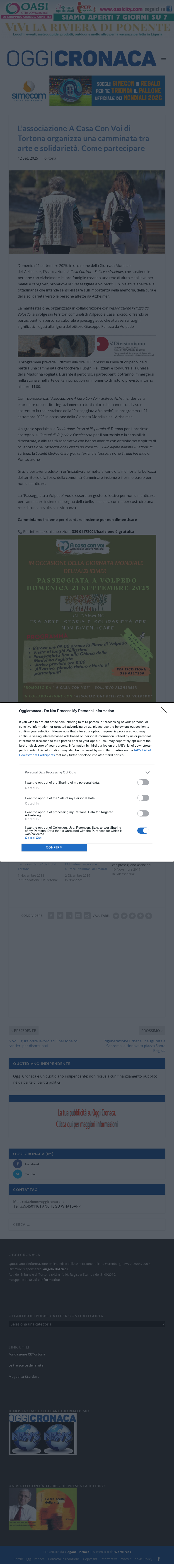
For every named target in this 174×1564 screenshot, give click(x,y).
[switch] (143, 782)
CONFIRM (54, 847)
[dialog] (87, 782)
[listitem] (87, 772)
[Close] (165, 711)
